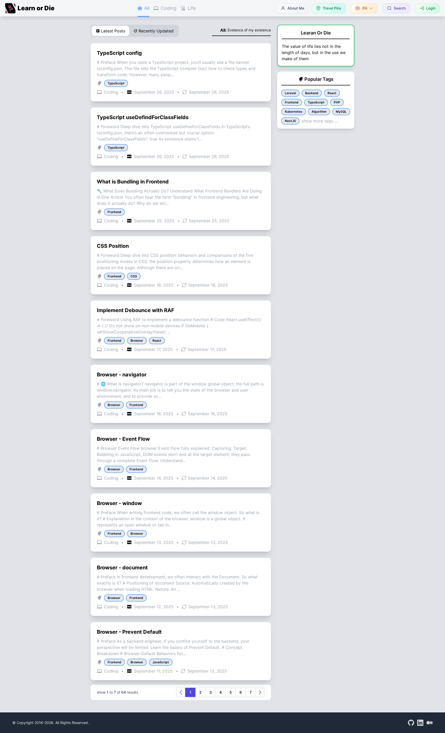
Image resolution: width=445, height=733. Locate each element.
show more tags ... (319, 120)
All (146, 8)
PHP (337, 102)
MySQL (341, 111)
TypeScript (316, 102)
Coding (168, 8)
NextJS (290, 121)
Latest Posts (113, 30)
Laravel (290, 93)
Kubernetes (293, 111)
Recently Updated (156, 30)
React (332, 93)
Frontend (291, 102)
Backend (311, 93)
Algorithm (319, 111)
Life (192, 8)
